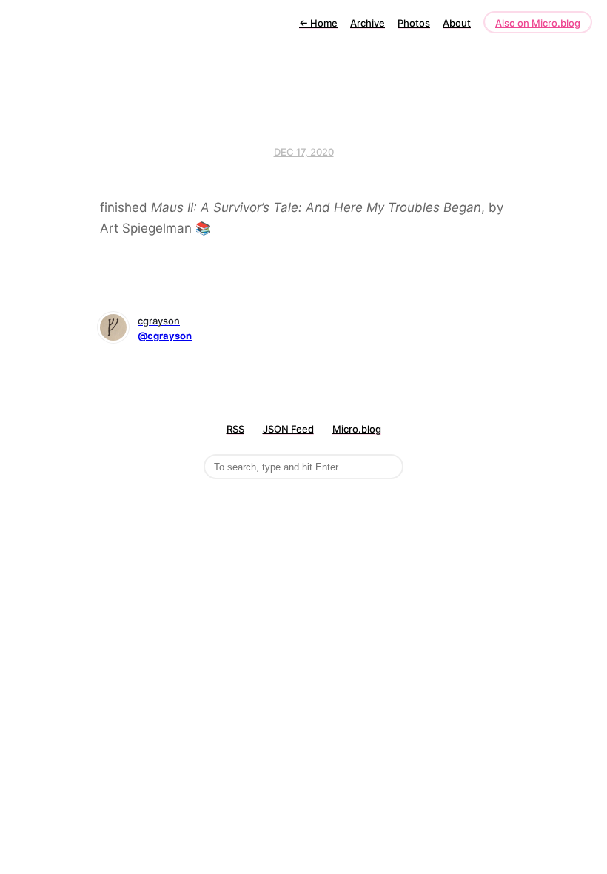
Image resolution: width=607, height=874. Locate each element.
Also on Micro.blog (537, 23)
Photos (414, 23)
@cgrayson (165, 335)
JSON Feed (288, 429)
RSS (235, 429)
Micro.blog (356, 429)
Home (318, 23)
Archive (367, 23)
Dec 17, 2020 (304, 152)
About (457, 23)
